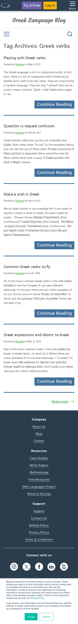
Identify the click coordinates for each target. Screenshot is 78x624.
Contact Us (39, 518)
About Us (39, 426)
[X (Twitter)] (26, 567)
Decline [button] (46, 616)
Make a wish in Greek (22, 194)
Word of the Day (39, 493)
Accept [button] (31, 616)
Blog (39, 433)
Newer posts (60, 401)
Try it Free (32, 5)
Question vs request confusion (29, 126)
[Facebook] (39, 567)
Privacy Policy (37, 597)
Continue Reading (54, 104)
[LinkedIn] (51, 567)
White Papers (39, 465)
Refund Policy (39, 525)
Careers (39, 440)
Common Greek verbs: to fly (27, 267)
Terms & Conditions (39, 539)
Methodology (39, 472)
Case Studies (39, 458)
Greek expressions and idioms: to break (36, 335)
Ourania (19, 64)
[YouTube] (64, 567)
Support (39, 511)
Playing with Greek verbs (25, 58)
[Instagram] (14, 567)
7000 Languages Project (39, 486)
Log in (50, 5)
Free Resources (39, 479)
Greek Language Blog (39, 20)
